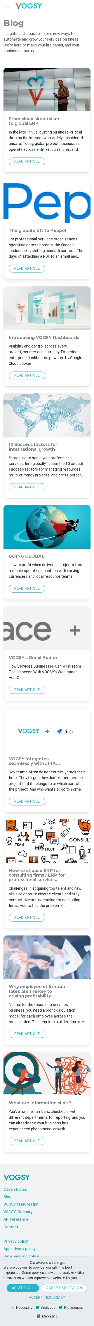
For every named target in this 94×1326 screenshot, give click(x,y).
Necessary (24, 1307)
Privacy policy (15, 1241)
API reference (15, 1219)
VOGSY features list (21, 1204)
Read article (27, 161)
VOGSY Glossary (18, 1212)
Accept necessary (47, 1297)
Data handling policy (21, 1256)
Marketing (49, 1316)
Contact (10, 1227)
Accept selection (64, 1288)
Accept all (23, 1288)
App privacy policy (19, 1249)
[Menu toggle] (7, 6)
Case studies (15, 1189)
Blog (7, 1197)
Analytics (48, 1307)
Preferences (74, 1307)
